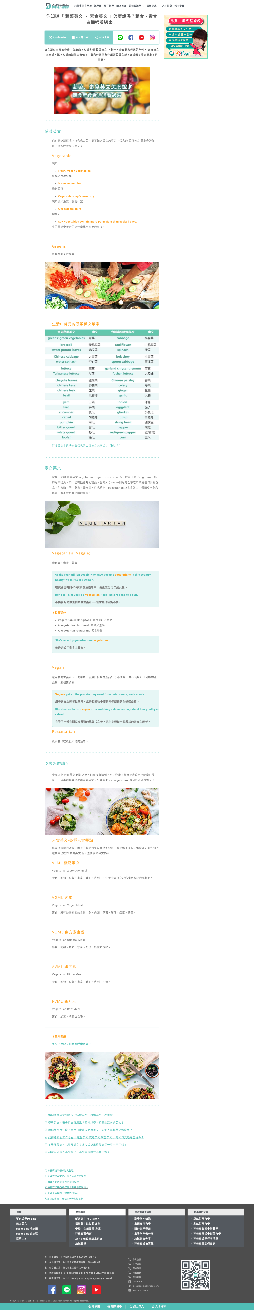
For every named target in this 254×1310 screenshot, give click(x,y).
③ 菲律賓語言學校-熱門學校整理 (62, 1182)
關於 (19, 1212)
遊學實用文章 (201, 1212)
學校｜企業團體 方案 (88, 1228)
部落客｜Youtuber (87, 1218)
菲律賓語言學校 (83, 5)
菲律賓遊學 (135, 5)
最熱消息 (152, 5)
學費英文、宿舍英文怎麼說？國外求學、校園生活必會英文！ (85, 1122)
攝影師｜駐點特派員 (87, 1223)
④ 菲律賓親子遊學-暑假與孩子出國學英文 (66, 1187)
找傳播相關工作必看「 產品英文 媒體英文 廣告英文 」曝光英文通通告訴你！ (96, 1137)
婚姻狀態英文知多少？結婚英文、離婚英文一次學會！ (82, 1115)
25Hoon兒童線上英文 (89, 1238)
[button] (38, 1212)
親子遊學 (109, 5)
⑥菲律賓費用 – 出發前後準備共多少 (64, 1198)
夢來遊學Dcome (27, 1218)
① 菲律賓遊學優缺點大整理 (59, 1170)
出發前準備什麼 (144, 1233)
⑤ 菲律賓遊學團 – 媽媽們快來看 (62, 1193)
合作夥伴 (80, 1212)
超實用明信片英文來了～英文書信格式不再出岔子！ (80, 1152)
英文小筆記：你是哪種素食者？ (71, 1043)
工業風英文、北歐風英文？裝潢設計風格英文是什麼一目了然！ (87, 1144)
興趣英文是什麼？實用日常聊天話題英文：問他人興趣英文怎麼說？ (90, 1129)
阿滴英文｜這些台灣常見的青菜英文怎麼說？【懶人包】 (87, 445)
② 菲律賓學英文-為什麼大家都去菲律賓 (65, 1176)
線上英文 (121, 5)
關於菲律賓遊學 (143, 1212)
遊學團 (98, 5)
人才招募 (167, 5)
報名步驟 (179, 5)
